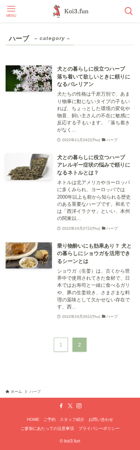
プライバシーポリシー (98, 428)
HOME (33, 419)
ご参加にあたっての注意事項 (47, 428)
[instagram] (79, 406)
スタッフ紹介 (72, 419)
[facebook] (61, 406)
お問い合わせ (100, 419)
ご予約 (49, 419)
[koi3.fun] (70, 11)
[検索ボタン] (129, 11)
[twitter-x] (70, 406)
